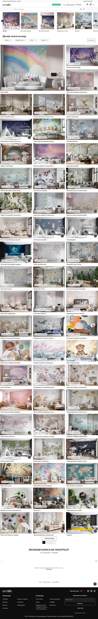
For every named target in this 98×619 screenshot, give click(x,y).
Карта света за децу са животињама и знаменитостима (44, 215)
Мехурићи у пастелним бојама (43, 485)
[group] (29, 22)
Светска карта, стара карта (75, 485)
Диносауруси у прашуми (41, 461)
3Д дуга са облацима (7, 166)
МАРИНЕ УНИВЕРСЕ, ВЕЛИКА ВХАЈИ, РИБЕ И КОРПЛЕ (77, 436)
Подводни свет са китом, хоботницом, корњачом (44, 338)
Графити (69, 535)
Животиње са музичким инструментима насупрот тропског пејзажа (44, 141)
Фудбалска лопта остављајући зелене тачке (11, 510)
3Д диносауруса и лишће (74, 510)
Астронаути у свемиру (40, 190)
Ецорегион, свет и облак (74, 264)
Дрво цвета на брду (72, 166)
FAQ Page (5, 599)
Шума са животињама (7, 461)
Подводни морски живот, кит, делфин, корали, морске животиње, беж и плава (77, 461)
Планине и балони (72, 141)
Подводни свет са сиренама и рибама (44, 387)
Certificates (20, 602)
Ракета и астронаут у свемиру (9, 535)
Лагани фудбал (71, 240)
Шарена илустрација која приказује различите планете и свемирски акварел (11, 363)
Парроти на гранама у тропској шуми (11, 215)
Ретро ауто (37, 510)
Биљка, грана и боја (72, 116)
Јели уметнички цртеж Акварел (76, 289)
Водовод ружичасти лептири (75, 313)
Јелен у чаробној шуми (7, 116)
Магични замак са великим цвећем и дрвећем (77, 215)
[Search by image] (81, 9)
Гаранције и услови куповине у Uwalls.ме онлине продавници (41, 606)
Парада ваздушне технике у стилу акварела (77, 412)
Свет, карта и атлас (6, 289)
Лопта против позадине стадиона (11, 264)
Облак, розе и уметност (8, 436)
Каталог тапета (46, 582)
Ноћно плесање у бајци (73, 67)
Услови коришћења (55, 599)
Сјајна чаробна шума (40, 264)
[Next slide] (96, 21)
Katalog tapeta (21, 605)
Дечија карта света (39, 289)
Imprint (38, 602)
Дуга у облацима (6, 387)
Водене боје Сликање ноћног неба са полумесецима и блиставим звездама (11, 141)
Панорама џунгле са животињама (77, 190)
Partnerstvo (53, 605)
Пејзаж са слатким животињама (10, 338)
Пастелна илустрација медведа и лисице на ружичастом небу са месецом (11, 412)
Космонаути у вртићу (40, 240)
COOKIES (52, 602)
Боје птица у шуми (6, 485)
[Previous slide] (2, 21)
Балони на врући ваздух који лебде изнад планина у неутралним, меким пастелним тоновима (11, 240)
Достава (5, 605)
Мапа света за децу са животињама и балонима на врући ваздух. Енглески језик (77, 387)
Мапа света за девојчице (8, 313)
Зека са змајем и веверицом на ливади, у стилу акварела (44, 412)
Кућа (40, 582)
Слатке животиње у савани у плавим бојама (44, 116)
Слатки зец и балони (40, 313)
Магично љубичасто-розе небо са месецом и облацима (44, 166)
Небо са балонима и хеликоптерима (11, 190)
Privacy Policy (39, 599)
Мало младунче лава (73, 363)
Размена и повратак (22, 599)
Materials (5, 602)
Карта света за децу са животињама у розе (77, 92)
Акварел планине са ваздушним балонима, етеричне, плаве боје (44, 363)
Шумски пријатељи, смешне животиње (44, 535)
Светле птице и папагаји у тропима (44, 436)
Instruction (5, 608)
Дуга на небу (4, 92)
